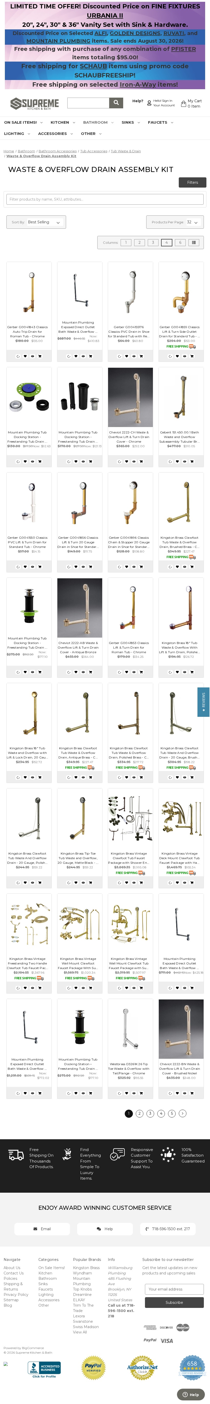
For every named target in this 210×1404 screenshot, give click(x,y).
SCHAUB (93, 66)
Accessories (53, 133)
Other (89, 133)
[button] (203, 702)
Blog (8, 1305)
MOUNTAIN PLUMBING (58, 41)
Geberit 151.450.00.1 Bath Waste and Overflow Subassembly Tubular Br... (179, 436)
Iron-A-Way (138, 84)
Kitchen (60, 122)
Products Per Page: (168, 222)
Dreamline (82, 1294)
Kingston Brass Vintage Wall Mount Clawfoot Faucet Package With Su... (78, 963)
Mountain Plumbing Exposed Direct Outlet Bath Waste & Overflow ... (78, 326)
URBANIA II (105, 15)
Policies (10, 1278)
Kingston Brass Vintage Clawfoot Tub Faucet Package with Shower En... (128, 858)
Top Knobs (82, 1289)
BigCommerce (33, 1348)
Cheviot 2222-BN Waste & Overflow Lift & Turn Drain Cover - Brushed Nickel (179, 1068)
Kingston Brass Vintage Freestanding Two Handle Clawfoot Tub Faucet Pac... (27, 963)
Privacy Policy (16, 1294)
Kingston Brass (86, 1267)
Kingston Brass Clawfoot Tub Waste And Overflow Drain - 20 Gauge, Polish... (27, 858)
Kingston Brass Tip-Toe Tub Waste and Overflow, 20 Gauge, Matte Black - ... (78, 858)
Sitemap (11, 1300)
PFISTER (183, 48)
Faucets (158, 122)
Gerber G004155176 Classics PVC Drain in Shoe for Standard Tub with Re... (129, 331)
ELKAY (79, 1300)
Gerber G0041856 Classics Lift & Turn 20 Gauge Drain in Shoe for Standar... (78, 542)
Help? (137, 101)
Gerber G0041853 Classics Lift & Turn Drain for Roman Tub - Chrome (129, 647)
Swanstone (83, 1321)
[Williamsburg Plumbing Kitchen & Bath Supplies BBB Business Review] (44, 1367)
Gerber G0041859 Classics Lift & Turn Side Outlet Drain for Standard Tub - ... (179, 331)
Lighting (14, 133)
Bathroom (96, 122)
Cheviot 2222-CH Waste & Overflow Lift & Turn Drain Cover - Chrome (129, 436)
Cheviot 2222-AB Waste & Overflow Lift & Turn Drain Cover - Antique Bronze (78, 647)
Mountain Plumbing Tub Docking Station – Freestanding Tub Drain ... (78, 1064)
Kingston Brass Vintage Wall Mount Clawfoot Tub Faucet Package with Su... (129, 963)
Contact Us (14, 1273)
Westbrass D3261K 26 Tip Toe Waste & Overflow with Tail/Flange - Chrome (128, 1068)
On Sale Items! (21, 122)
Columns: (110, 242)
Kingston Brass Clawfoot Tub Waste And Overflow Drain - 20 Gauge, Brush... (179, 752)
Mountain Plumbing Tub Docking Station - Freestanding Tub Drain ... (27, 436)
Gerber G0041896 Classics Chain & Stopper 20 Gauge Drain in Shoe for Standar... (129, 542)
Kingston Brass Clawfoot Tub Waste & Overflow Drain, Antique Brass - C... (78, 752)
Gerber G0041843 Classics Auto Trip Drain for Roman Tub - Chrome (27, 331)
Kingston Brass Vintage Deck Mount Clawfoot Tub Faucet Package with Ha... (179, 858)
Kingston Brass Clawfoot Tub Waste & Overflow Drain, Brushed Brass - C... (180, 542)
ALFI (100, 33)
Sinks (128, 122)
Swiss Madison (86, 1327)
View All (80, 1332)
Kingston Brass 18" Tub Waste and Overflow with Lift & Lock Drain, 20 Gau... (27, 752)
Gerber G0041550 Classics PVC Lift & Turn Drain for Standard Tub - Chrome (27, 542)
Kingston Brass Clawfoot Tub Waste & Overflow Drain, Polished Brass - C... (129, 752)
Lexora (79, 1316)
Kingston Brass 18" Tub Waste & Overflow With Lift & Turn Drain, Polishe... (179, 647)
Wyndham (82, 1273)
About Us (12, 1267)
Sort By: (18, 222)
